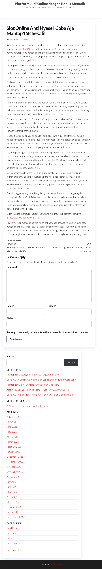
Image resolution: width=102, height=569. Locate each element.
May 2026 (12, 431)
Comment (12, 267)
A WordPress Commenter (20, 405)
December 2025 (15, 456)
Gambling (11, 532)
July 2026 (11, 421)
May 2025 (12, 491)
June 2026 (12, 426)
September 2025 (15, 471)
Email (52, 305)
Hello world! (42, 405)
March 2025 (13, 501)
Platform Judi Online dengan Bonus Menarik (50, 4)
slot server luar (14, 550)
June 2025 (12, 486)
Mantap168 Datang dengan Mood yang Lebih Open (33, 374)
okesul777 (27, 40)
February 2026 (14, 446)
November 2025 (15, 461)
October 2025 (14, 466)
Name (10, 305)
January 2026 (13, 451)
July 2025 (11, 481)
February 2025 (14, 506)
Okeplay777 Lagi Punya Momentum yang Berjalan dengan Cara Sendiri (42, 379)
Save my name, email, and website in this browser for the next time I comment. (48, 332)
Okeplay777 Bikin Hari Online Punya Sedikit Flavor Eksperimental (40, 394)
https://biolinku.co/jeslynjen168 (23, 217)
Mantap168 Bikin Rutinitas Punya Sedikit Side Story (33, 384)
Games (19, 240)
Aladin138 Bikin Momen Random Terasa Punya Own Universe (38, 389)
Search (10, 355)
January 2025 (13, 511)
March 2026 (13, 441)
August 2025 (13, 476)
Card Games (13, 527)
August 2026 (13, 416)
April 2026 (12, 436)
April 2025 (12, 496)
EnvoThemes (57, 564)
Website (11, 318)
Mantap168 (24, 48)
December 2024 (15, 516)
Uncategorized (14, 543)
